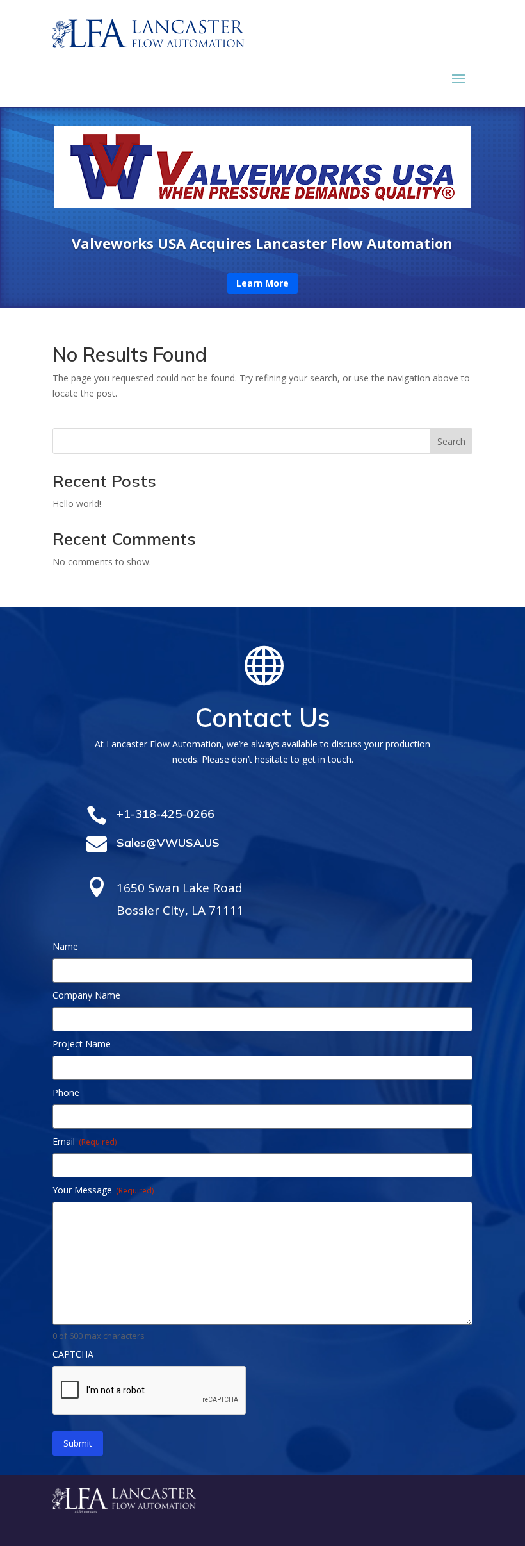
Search (451, 441)
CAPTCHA (72, 1354)
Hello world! (76, 503)
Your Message (103, 1190)
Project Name (81, 1044)
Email (84, 1141)
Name (65, 946)
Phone (65, 1092)
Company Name (86, 995)
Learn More (262, 283)
